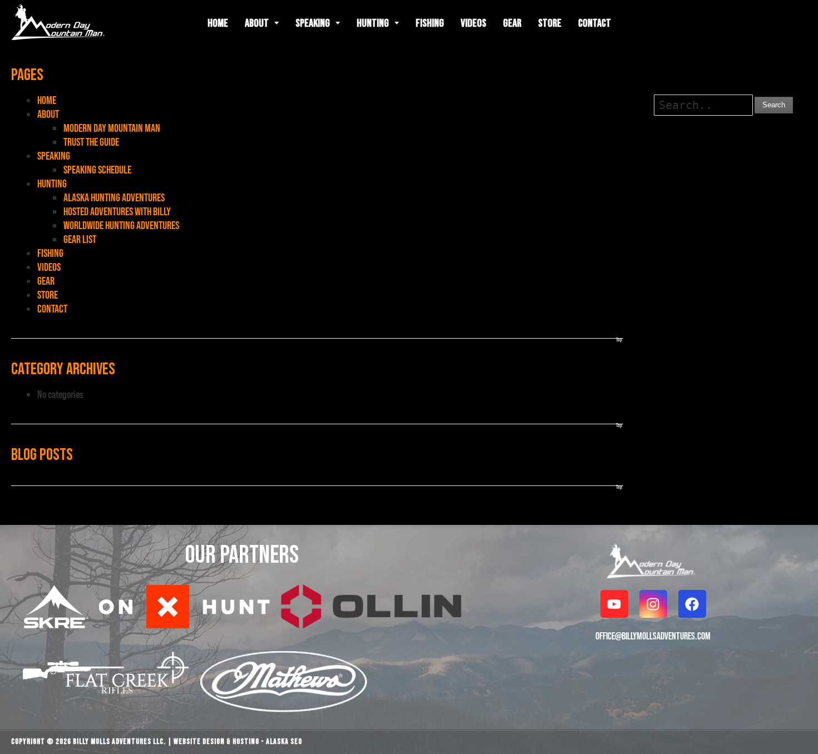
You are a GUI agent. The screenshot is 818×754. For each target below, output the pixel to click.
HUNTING (52, 183)
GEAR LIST (79, 239)
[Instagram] (653, 604)
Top (619, 339)
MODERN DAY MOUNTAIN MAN (111, 128)
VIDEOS (49, 267)
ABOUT (48, 114)
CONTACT (52, 308)
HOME (46, 100)
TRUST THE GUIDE (91, 142)
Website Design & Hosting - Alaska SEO (238, 741)
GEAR (46, 281)
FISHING (50, 253)
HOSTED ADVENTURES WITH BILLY (117, 211)
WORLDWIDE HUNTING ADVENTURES (121, 225)
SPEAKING (53, 156)
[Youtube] (614, 604)
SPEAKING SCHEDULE (97, 169)
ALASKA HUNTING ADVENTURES (114, 197)
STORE (47, 295)
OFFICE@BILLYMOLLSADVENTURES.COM (653, 636)
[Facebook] (692, 604)
